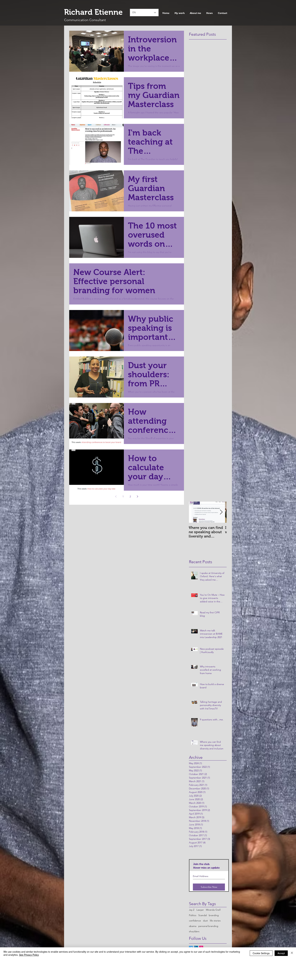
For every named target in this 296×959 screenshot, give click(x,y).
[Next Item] (221, 512)
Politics (192, 915)
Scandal (202, 915)
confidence (195, 920)
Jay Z (191, 909)
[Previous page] (116, 496)
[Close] (292, 953)
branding (214, 915)
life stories (215, 920)
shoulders (194, 931)
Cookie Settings (261, 953)
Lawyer (200, 909)
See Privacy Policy (29, 954)
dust (205, 920)
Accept (281, 953)
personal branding (208, 926)
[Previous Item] (194, 512)
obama (192, 926)
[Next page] (137, 496)
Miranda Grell (213, 909)
